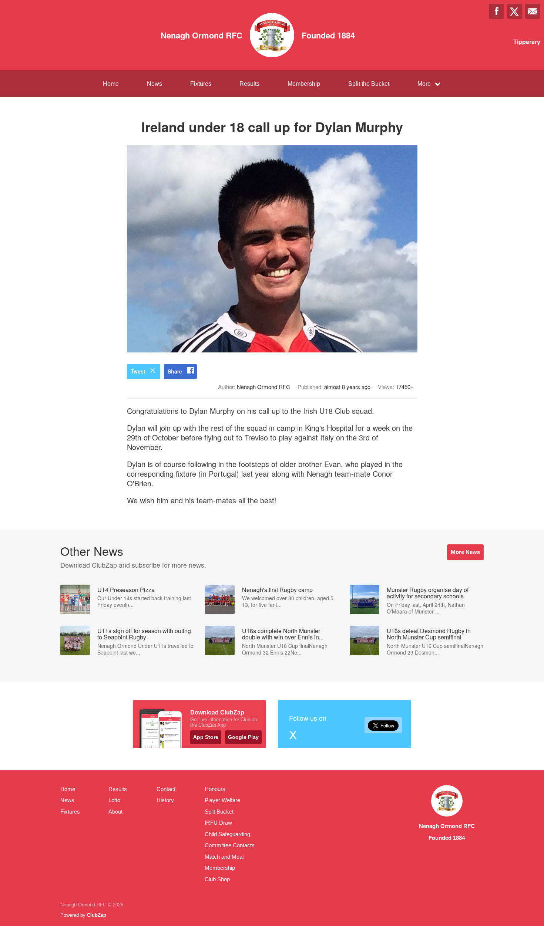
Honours (215, 789)
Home (111, 84)
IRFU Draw (218, 822)
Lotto (114, 800)
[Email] (532, 11)
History (165, 800)
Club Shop (217, 879)
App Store (205, 737)
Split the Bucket (368, 84)
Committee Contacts (230, 845)
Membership (304, 84)
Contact (166, 789)
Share (175, 371)
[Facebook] (496, 11)
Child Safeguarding (227, 834)
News (154, 84)
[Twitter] (514, 11)
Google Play (243, 737)
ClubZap (96, 915)
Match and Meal (224, 857)
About (115, 811)
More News (465, 552)
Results (249, 84)
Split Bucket (219, 811)
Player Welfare (222, 800)
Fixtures (200, 84)
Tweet (138, 371)
